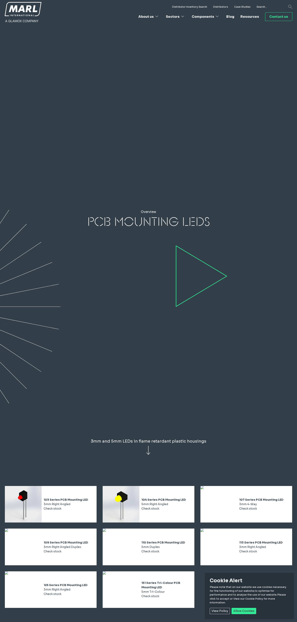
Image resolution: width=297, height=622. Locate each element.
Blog (230, 17)
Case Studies (242, 6)
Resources (249, 17)
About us (146, 17)
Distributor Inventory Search (189, 6)
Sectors (173, 17)
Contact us (278, 17)
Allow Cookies (243, 611)
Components (203, 17)
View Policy (220, 611)
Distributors (220, 6)
